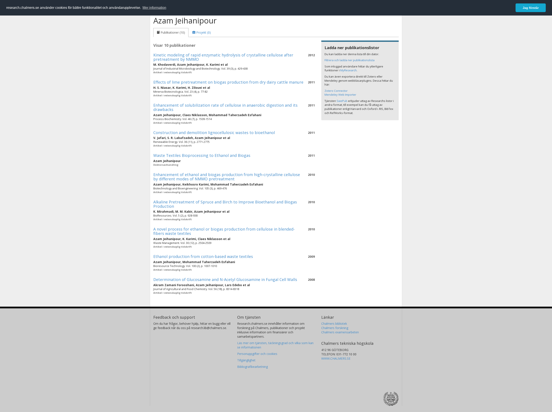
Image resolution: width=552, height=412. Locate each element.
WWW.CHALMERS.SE (335, 358)
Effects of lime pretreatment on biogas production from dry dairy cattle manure (228, 82)
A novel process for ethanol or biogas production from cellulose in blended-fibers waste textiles (224, 231)
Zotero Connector (336, 91)
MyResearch (348, 70)
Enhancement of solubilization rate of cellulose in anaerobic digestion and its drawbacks (225, 107)
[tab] (170, 32)
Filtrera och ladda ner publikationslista (350, 60)
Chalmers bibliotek (334, 323)
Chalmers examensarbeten (340, 332)
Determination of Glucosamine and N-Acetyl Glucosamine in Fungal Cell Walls (225, 279)
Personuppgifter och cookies (257, 354)
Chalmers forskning (334, 328)
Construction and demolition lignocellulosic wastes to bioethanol (214, 132)
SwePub (342, 101)
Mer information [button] (154, 7)
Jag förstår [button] (531, 7)
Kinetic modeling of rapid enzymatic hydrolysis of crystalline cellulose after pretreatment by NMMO (223, 57)
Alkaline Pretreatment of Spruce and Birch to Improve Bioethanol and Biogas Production (225, 204)
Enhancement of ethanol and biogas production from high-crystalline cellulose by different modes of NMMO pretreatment (226, 176)
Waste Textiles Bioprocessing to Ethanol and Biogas (201, 155)
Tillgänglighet (246, 360)
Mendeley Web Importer (340, 95)
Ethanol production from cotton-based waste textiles (203, 256)
